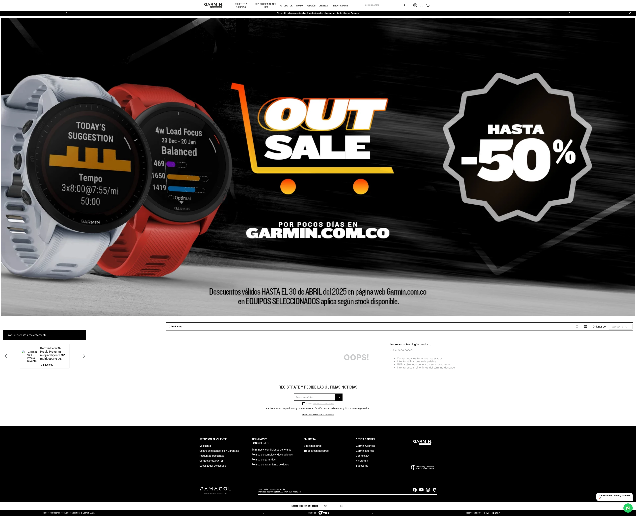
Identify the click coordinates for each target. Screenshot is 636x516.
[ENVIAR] (339, 397)
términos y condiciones (323, 403)
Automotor (286, 5)
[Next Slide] (570, 13)
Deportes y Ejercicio (241, 5)
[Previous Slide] (66, 13)
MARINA (299, 5)
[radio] (577, 326)
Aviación (311, 5)
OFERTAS (323, 5)
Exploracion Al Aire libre (265, 5)
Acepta (320, 404)
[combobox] (384, 5)
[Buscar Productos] (405, 5)
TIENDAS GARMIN (339, 5)
